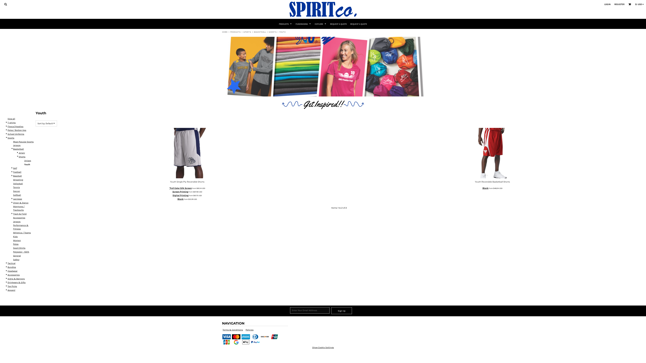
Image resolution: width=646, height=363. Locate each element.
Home (225, 32)
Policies (250, 330)
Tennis (16, 187)
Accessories (19, 217)
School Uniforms (16, 134)
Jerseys (17, 221)
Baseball (17, 176)
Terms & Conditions (233, 330)
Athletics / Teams (22, 232)
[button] (5, 4)
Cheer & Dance (20, 202)
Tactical (11, 263)
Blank (180, 199)
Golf (15, 168)
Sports (247, 32)
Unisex (27, 160)
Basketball (260, 32)
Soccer (16, 191)
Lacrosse (17, 199)
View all (11, 118)
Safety (16, 259)
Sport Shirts (19, 248)
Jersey (22, 153)
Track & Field (20, 214)
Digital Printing (181, 195)
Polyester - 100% (21, 252)
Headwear (12, 271)
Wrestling (18, 179)
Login (607, 4)
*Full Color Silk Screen (180, 188)
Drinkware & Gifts (17, 282)
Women (17, 240)
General (17, 255)
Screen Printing (180, 191)
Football (17, 172)
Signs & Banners (16, 278)
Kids (15, 236)
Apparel (11, 290)
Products (235, 32)
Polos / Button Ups (17, 130)
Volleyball (18, 183)
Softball (17, 195)
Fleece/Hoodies (15, 126)
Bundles (12, 267)
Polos (16, 244)
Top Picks (12, 286)
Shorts (273, 32)
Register (619, 4)
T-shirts (12, 122)
